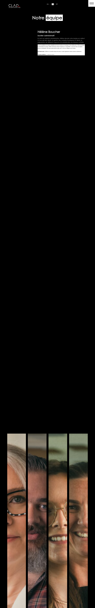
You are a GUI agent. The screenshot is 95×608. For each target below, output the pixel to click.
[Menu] (91, 3)
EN (48, 4)
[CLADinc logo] (14, 6)
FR (53, 4)
